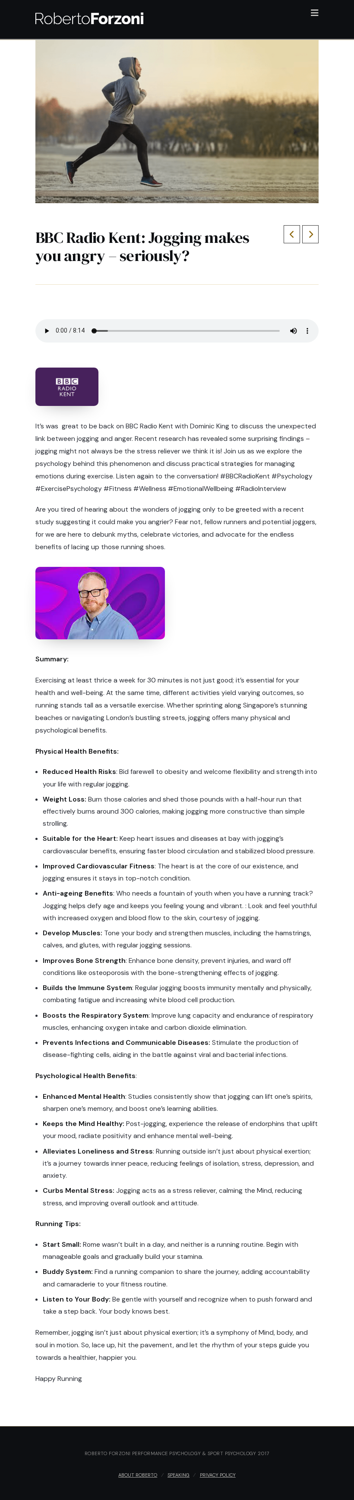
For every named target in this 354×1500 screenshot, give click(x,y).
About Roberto (137, 1475)
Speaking (179, 1475)
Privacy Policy (218, 1475)
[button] (315, 13)
